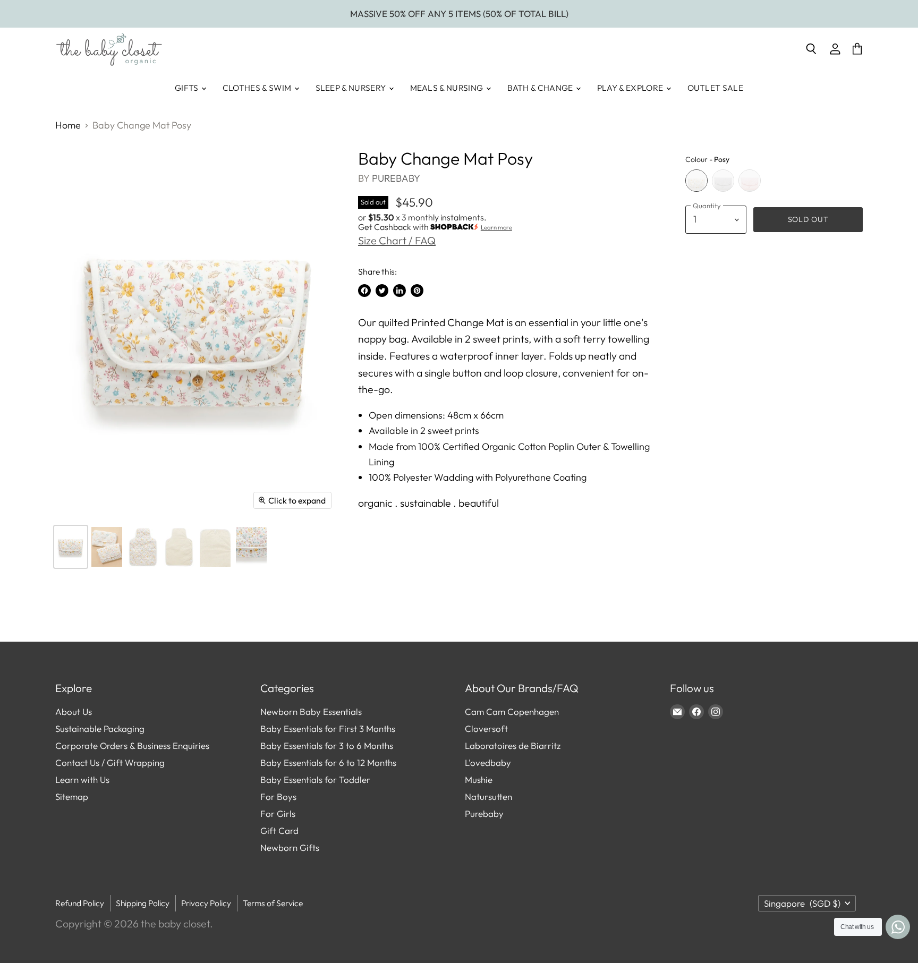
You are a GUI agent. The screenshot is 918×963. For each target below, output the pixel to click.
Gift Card (279, 830)
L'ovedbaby (488, 762)
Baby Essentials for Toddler (315, 779)
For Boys (278, 796)
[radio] (696, 180)
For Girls (277, 813)
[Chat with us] (898, 927)
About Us (73, 711)
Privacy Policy (206, 903)
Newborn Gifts (289, 847)
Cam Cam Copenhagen (512, 711)
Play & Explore (631, 87)
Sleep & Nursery (352, 87)
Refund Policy (79, 903)
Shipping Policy (142, 903)
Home (68, 125)
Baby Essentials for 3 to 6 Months (326, 745)
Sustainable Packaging (99, 728)
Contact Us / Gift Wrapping (110, 762)
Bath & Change (541, 87)
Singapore (802, 903)
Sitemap (71, 796)
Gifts (187, 87)
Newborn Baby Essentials (311, 711)
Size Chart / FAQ (397, 240)
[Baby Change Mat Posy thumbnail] (70, 547)
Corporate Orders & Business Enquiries (132, 745)
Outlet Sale (715, 87)
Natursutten (488, 796)
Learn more (496, 227)
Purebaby (396, 178)
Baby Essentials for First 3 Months (327, 728)
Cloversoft (486, 728)
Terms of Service (273, 903)
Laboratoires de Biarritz (512, 745)
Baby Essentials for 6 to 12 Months (328, 762)
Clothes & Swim (258, 87)
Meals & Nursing (447, 87)
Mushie (478, 779)
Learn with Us (82, 779)
